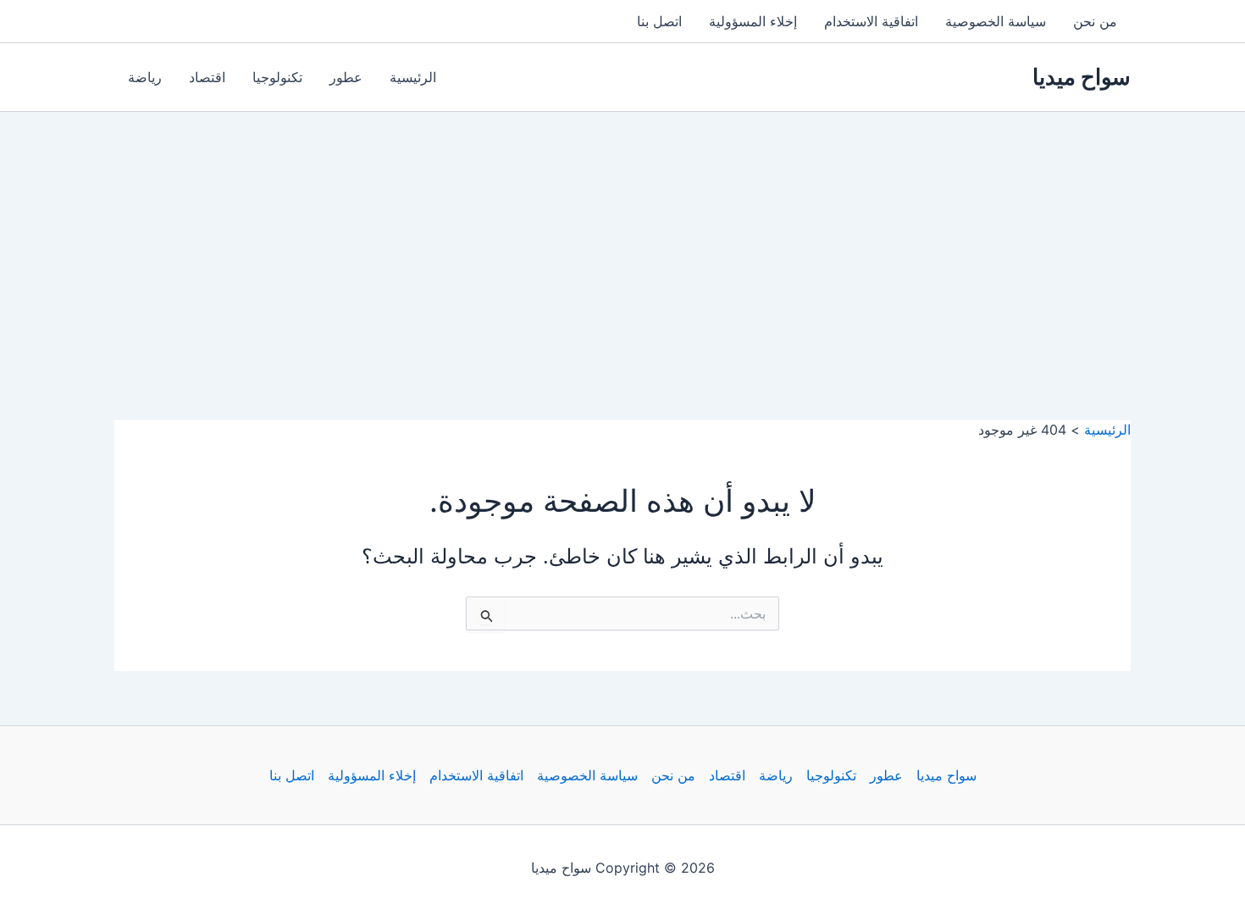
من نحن (1095, 21)
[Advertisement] (622, 239)
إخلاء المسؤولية (753, 21)
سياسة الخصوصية (995, 21)
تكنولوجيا (277, 77)
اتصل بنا (659, 21)
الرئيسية (413, 77)
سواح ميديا (1081, 77)
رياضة (145, 77)
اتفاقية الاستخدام (871, 21)
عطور (345, 77)
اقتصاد (207, 77)
